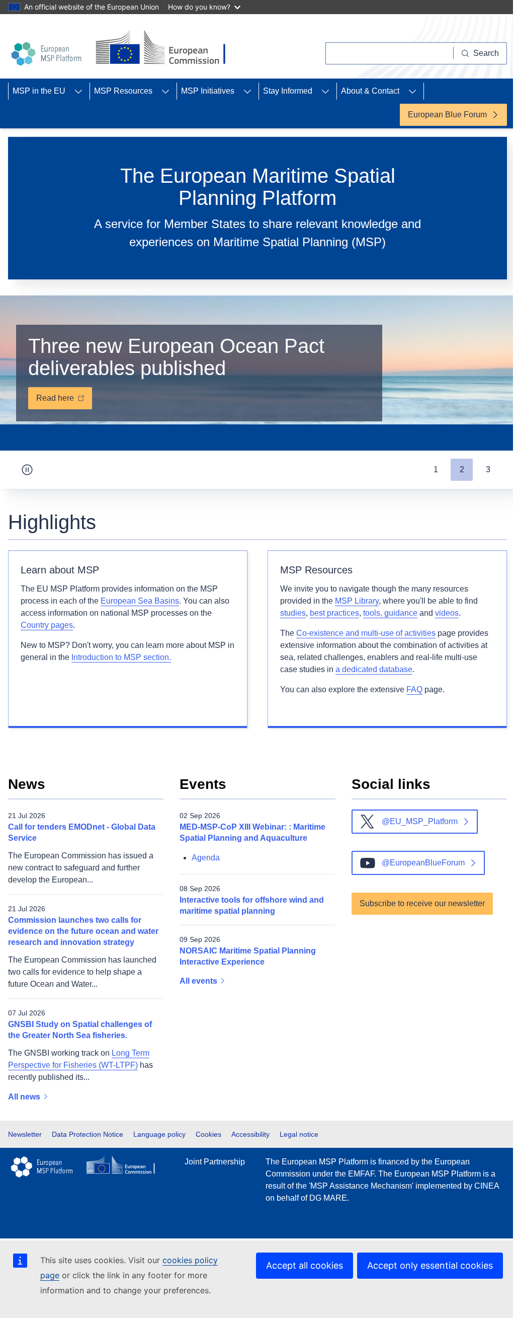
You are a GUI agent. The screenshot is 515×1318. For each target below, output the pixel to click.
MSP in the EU (39, 91)
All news (25, 1096)
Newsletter (25, 1134)
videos (447, 613)
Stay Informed (287, 91)
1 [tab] (436, 469)
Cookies (208, 1134)
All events (199, 981)
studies (293, 613)
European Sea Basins (140, 601)
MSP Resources (123, 91)
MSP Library (357, 601)
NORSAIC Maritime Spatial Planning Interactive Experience (248, 956)
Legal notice (299, 1134)
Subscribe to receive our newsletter (422, 903)
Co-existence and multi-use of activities (366, 633)
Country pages (47, 625)
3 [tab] (488, 469)
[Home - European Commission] (165, 48)
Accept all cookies (304, 1265)
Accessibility (250, 1134)
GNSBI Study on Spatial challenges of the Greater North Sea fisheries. (80, 1030)
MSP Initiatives (207, 91)
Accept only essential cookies (430, 1265)
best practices (334, 613)
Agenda (206, 857)
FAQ (414, 689)
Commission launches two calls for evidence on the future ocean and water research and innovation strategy (83, 931)
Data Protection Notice (87, 1134)
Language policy (159, 1134)
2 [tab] (462, 469)
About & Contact (370, 91)
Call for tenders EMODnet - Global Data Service (81, 832)
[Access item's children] (78, 91)
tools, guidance (390, 613)
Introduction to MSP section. (121, 657)
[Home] (48, 53)
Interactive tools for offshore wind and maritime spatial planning (252, 905)
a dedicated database (373, 669)
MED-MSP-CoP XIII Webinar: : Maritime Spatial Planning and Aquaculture (252, 832)
